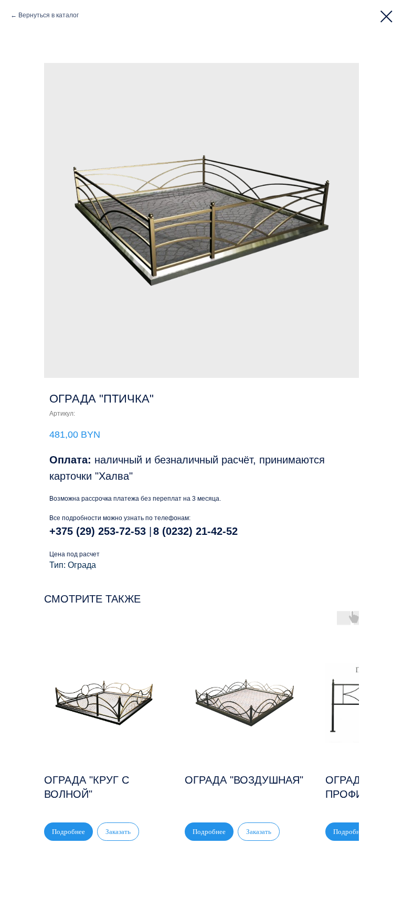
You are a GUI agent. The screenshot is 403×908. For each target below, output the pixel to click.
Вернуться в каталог (48, 15)
